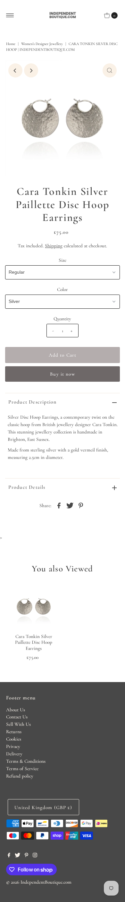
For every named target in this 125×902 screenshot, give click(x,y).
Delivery (14, 754)
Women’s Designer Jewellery (42, 43)
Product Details (27, 487)
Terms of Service (22, 768)
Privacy (13, 746)
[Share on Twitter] (70, 505)
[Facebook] (9, 856)
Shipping (54, 246)
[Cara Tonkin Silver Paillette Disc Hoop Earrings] (34, 606)
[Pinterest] (26, 856)
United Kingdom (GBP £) (43, 807)
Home (10, 43)
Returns (13, 731)
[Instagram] (35, 856)
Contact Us (17, 717)
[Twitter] (17, 856)
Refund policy (19, 776)
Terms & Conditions (26, 761)
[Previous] (15, 70)
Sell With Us (18, 724)
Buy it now (62, 374)
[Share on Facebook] (59, 505)
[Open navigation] (10, 15)
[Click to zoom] (110, 70)
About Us (15, 710)
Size (62, 260)
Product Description (32, 402)
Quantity (62, 319)
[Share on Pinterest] (81, 505)
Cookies (13, 739)
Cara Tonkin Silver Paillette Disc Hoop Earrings (33, 642)
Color (62, 289)
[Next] (31, 70)
